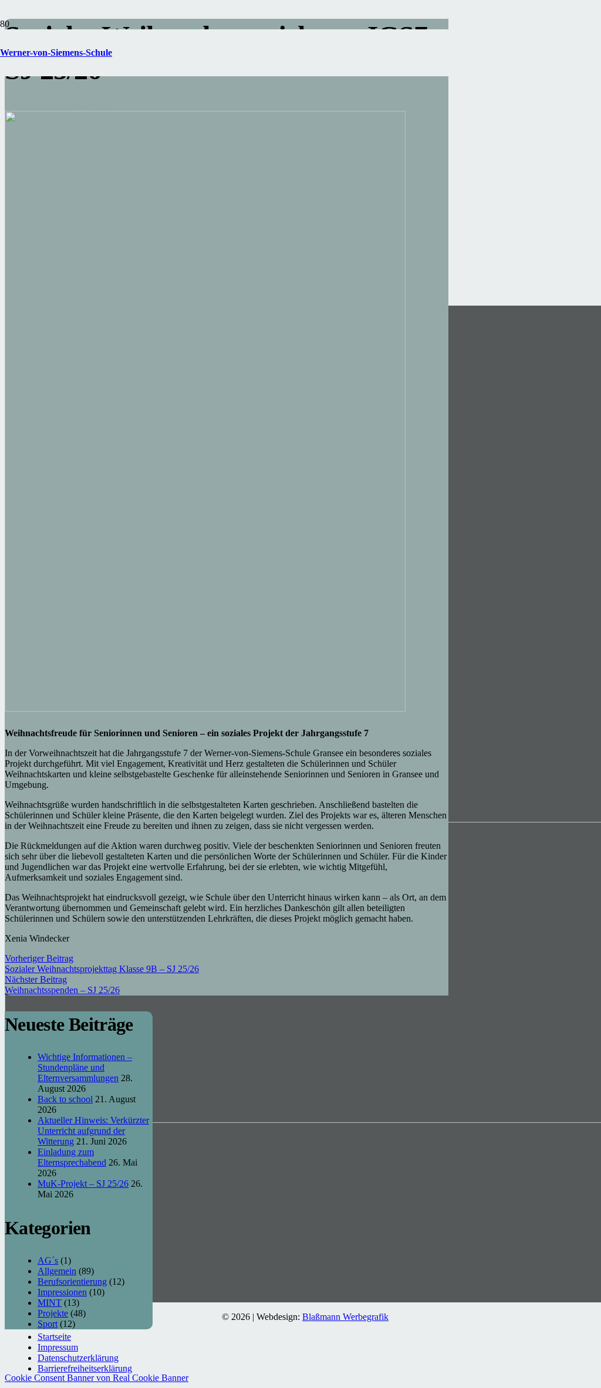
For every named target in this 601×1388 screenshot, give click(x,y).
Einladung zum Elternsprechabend (72, 1157)
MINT (50, 1303)
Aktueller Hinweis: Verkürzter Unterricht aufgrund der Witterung (93, 1130)
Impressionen (62, 1292)
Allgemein (57, 1271)
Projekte (53, 1313)
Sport (48, 1324)
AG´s (48, 1260)
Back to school (65, 1099)
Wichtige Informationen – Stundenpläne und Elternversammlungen (85, 1067)
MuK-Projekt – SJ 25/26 (83, 1184)
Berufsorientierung (72, 1282)
